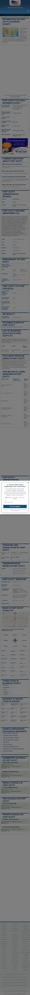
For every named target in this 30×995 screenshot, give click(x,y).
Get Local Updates (15, 506)
